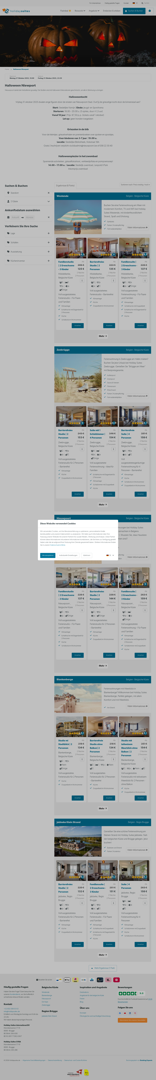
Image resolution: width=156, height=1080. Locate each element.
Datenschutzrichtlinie (57, 545)
